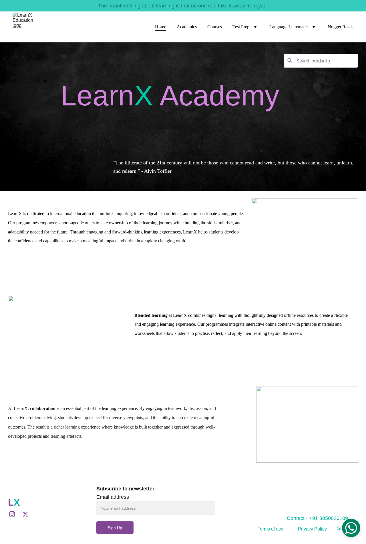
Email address (112, 497)
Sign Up (115, 527)
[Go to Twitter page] (25, 514)
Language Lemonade (288, 26)
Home (160, 26)
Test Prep (240, 26)
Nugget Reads (340, 26)
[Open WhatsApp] (351, 528)
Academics (187, 26)
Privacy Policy (312, 529)
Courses (214, 26)
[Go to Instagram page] (15, 514)
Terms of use (270, 529)
